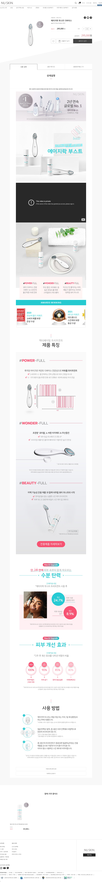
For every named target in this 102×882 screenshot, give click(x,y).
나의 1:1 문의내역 (4, 851)
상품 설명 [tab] (24, 67)
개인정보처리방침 (3, 872)
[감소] (83, 28)
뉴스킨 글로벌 (15, 846)
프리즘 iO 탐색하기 (48, 7)
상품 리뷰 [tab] (51, 66)
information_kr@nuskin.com (87, 874)
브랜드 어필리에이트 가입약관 (30, 872)
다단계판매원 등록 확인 (50, 872)
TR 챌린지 (14, 851)
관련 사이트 (14, 843)
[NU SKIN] (7, 3)
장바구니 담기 (83, 41)
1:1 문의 (2, 849)
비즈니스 (29, 7)
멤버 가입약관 (40, 872)
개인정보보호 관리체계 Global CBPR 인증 (53, 877)
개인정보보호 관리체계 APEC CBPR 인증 (31, 877)
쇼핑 (11, 7)
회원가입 (89, 854)
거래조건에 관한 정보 (51, 768)
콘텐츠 (37, 7)
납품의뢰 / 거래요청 (4, 856)
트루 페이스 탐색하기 (62, 7)
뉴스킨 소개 (3, 7)
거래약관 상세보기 (51, 773)
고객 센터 (2, 843)
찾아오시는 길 (59, 872)
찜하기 (53, 41)
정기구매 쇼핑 (20, 7)
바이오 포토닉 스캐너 (16, 854)
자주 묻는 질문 (3, 854)
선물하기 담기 (66, 41)
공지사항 (74, 7)
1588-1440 (73, 874)
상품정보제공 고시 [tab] (78, 66)
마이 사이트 (14, 849)
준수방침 (10, 872)
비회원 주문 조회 (3, 859)
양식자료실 (2, 846)
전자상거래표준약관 (18, 872)
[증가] (90, 28)
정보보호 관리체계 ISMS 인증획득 (10, 877)
